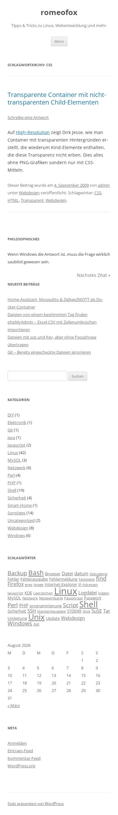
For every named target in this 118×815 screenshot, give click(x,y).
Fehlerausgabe (34, 579)
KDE (28, 593)
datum (81, 573)
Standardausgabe (51, 611)
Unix (36, 617)
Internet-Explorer (61, 584)
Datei (67, 573)
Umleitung (17, 618)
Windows (16, 535)
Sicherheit (17, 498)
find (101, 578)
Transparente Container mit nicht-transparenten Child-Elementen (57, 98)
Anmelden (17, 743)
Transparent (32, 200)
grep (28, 584)
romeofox (59, 12)
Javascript (16, 445)
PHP (12, 482)
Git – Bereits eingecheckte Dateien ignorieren (49, 352)
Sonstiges (16, 513)
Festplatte (87, 579)
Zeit (36, 624)
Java (11, 437)
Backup (17, 573)
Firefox (16, 584)
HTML (13, 200)
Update (53, 618)
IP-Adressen (88, 584)
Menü (59, 41)
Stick (86, 611)
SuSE (97, 611)
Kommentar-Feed (24, 758)
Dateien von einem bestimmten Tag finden (47, 314)
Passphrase (73, 598)
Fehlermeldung (63, 579)
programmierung (46, 606)
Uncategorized (21, 520)
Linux (13, 452)
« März (14, 705)
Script (70, 605)
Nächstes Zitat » (93, 275)
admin (104, 185)
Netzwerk (16, 467)
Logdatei (87, 592)
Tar (106, 611)
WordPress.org (21, 766)
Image (38, 584)
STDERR (74, 611)
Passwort (92, 598)
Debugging (98, 574)
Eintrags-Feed (20, 750)
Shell (12, 490)
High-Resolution (33, 132)
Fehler (13, 579)
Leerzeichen (43, 593)
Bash (36, 572)
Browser (52, 573)
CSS (97, 193)
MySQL (14, 460)
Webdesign (29, 193)
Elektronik (17, 422)
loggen (103, 593)
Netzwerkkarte (51, 598)
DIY (11, 415)
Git (10, 430)
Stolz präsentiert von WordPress (36, 803)
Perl (11, 475)
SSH (31, 611)
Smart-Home (20, 505)
